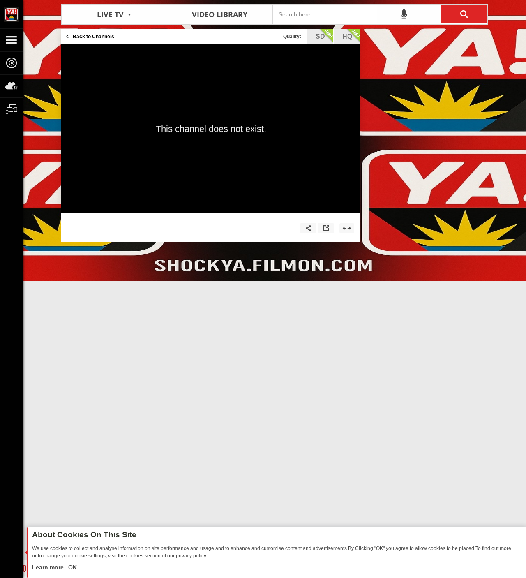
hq (347, 36)
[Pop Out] (326, 228)
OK (72, 567)
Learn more (48, 567)
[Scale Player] (346, 228)
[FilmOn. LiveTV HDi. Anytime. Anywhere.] (11, 14)
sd (320, 36)
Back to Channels (93, 36)
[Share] (308, 228)
